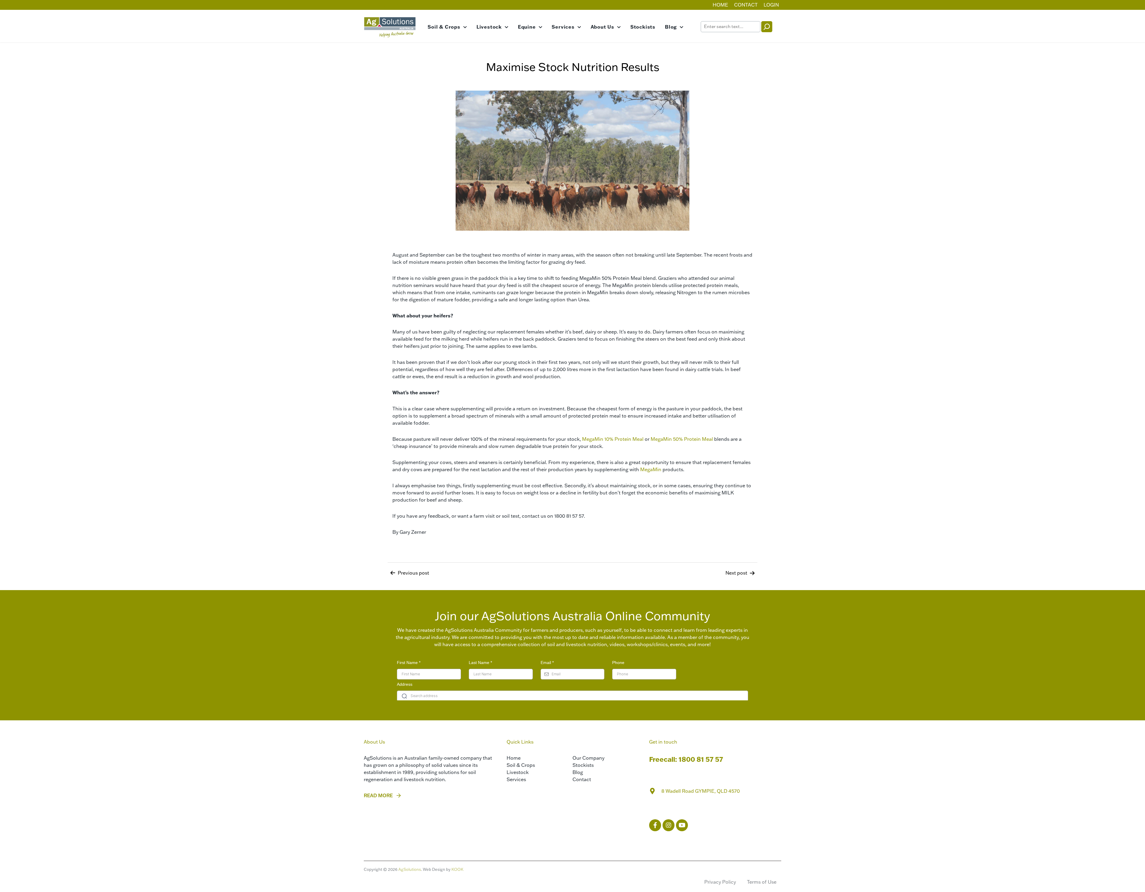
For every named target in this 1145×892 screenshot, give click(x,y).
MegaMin (650, 469)
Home (720, 5)
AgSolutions (409, 869)
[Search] (766, 26)
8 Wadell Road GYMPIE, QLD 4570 (700, 791)
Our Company (588, 758)
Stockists (642, 27)
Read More (378, 795)
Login (771, 5)
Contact (746, 5)
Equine (527, 27)
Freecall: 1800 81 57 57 (686, 759)
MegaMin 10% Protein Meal (612, 439)
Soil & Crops (444, 27)
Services (563, 27)
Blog (671, 27)
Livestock (489, 27)
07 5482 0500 (385, 5)
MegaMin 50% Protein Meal (682, 439)
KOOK (457, 869)
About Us (602, 27)
